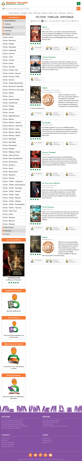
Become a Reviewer (8, 442)
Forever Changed (49, 152)
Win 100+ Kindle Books (50, 422)
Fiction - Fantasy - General (12, 73)
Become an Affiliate (8, 444)
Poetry (71, 13)
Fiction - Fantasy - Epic (10, 70)
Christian (38, 13)
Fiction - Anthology (9, 47)
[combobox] (41, 8)
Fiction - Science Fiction (11, 155)
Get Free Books (48, 424)
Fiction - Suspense (9, 175)
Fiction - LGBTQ (8, 109)
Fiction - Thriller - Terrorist (12, 208)
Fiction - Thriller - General (12, 191)
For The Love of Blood (51, 183)
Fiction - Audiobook (9, 50)
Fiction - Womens (9, 224)
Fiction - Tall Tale (8, 178)
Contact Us (5, 438)
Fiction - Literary (8, 112)
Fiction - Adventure (9, 40)
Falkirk (44, 88)
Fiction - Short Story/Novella (12, 158)
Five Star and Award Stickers (11, 428)
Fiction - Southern (9, 165)
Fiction (45, 13)
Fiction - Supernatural (10, 171)
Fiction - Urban (8, 214)
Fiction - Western (9, 221)
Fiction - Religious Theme (11, 152)
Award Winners (15, 13)
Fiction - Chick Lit (9, 53)
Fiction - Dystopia (9, 67)
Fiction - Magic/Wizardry (11, 116)
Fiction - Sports (8, 168)
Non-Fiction (54, 13)
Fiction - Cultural (8, 60)
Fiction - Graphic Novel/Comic (13, 83)
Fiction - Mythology (9, 139)
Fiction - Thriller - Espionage (12, 188)
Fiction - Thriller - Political (12, 201)
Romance (63, 13)
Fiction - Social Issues (10, 162)
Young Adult (9, 27)
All (31, 21)
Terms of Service (59, 459)
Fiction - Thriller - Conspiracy (13, 181)
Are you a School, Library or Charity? (55, 426)
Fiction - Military (8, 119)
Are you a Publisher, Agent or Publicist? (15, 426)
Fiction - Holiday (8, 93)
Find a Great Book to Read (51, 420)
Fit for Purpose (48, 207)
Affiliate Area (47, 442)
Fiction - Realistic (9, 149)
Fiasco (44, 27)
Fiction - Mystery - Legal (11, 129)
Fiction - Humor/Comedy (11, 99)
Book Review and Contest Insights (13, 424)
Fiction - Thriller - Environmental (14, 185)
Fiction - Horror (8, 96)
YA (31, 13)
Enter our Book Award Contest (12, 422)
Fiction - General (8, 80)
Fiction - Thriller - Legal (11, 194)
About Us (5, 440)
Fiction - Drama (8, 63)
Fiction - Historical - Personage (13, 90)
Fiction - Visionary (9, 217)
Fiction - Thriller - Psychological (13, 204)
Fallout (45, 237)
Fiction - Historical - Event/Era (13, 86)
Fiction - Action (8, 37)
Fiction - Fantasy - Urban (11, 76)
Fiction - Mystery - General (12, 122)
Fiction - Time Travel (10, 211)
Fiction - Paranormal (9, 145)
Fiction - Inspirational (10, 103)
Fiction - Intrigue (8, 106)
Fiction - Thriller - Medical (11, 198)
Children (25, 13)
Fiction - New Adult (9, 142)
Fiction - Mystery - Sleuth (11, 135)
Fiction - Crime (8, 57)
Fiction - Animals (8, 44)
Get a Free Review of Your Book (12, 420)
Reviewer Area (48, 440)
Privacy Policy (48, 459)
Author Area (47, 438)
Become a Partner (8, 446)
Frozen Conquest (49, 57)
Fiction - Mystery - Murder (12, 132)
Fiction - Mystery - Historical (12, 126)
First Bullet (46, 123)
